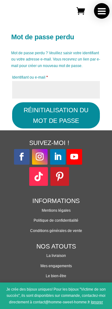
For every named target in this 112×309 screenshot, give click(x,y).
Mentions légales (56, 210)
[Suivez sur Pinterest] (59, 176)
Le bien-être (56, 276)
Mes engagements (56, 266)
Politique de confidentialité (56, 220)
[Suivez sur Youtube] (74, 157)
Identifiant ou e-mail (39, 77)
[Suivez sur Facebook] (22, 157)
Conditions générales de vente (56, 231)
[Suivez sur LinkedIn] (58, 157)
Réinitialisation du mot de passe (56, 115)
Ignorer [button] (97, 302)
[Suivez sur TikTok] (38, 176)
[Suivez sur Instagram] (40, 157)
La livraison (56, 255)
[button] (102, 11)
